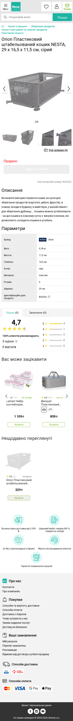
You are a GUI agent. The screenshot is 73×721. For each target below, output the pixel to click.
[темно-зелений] (44, 409)
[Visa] (19, 688)
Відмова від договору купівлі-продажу (25, 654)
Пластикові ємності (12, 33)
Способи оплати (12, 610)
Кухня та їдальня (17, 26)
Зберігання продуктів (43, 26)
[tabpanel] (36, 89)
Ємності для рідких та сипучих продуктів (24, 29)
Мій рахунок (9, 641)
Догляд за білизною (14, 627)
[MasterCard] (7, 688)
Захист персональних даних (36, 705)
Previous (6, 396)
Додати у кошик (36, 169)
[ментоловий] (50, 409)
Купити (19, 424)
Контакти (8, 587)
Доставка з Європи (14, 614)
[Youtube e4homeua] (43, 713)
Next (66, 396)
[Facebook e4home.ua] (30, 713)
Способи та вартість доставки (20, 605)
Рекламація (9, 650)
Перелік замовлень (14, 645)
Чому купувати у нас (15, 618)
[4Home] (4, 26)
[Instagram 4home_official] (36, 713)
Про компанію (11, 591)
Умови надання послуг (16, 622)
